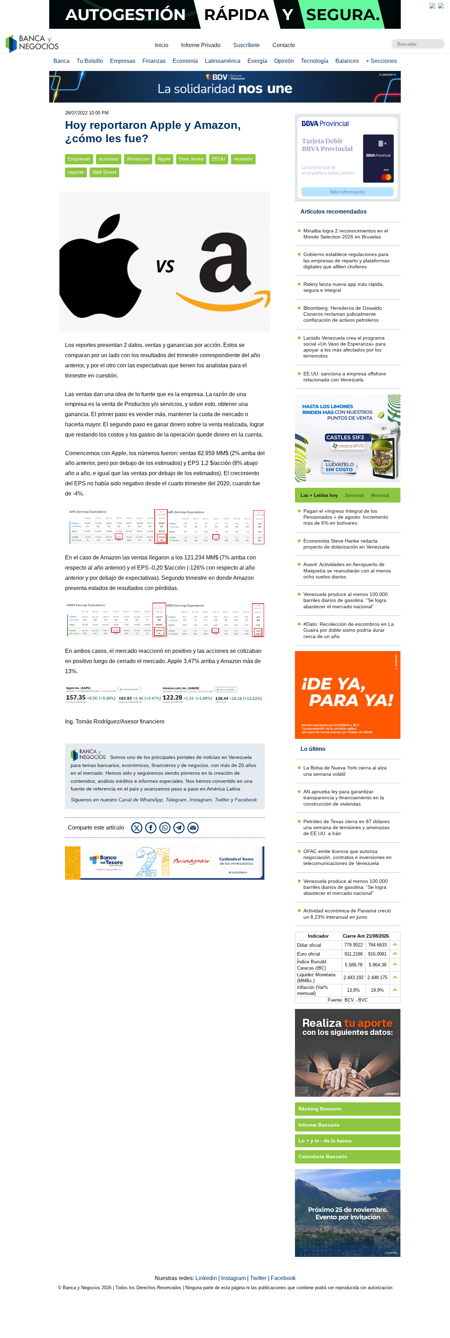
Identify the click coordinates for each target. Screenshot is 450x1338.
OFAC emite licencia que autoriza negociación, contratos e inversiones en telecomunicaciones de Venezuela (347, 857)
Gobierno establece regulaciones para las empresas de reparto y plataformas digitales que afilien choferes (346, 260)
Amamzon (138, 159)
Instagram (200, 799)
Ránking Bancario (319, 1108)
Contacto (283, 45)
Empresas (122, 61)
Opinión (284, 61)
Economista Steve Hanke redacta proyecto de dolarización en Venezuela (346, 544)
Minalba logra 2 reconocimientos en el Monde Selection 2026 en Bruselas (345, 234)
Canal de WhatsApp (140, 799)
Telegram (176, 799)
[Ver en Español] (441, 5)
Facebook (246, 799)
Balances (347, 61)
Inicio (161, 45)
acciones (108, 159)
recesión (243, 159)
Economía (185, 61)
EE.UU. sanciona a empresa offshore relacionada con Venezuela (344, 376)
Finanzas (154, 61)
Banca (61, 61)
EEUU (218, 159)
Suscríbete (246, 45)
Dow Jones (191, 159)
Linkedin (206, 1278)
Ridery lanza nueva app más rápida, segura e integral (343, 287)
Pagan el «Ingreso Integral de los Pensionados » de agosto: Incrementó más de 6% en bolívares (345, 517)
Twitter (222, 799)
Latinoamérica (222, 61)
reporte (76, 172)
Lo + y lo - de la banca (325, 1140)
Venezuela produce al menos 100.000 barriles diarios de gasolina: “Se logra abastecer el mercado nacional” (345, 600)
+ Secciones (381, 61)
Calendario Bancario (322, 1156)
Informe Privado (200, 45)
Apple (164, 159)
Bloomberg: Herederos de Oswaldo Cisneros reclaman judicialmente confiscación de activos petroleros (342, 314)
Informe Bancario (319, 1125)
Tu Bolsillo (90, 61)
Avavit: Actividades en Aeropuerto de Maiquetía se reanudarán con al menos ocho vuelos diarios (347, 570)
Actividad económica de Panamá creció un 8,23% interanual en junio (347, 913)
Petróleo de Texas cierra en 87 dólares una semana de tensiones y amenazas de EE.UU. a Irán (346, 828)
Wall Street (104, 172)
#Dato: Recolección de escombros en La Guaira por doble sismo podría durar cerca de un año (348, 630)
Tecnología (314, 61)
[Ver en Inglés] (432, 5)
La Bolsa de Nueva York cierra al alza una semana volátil (345, 770)
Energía (257, 61)
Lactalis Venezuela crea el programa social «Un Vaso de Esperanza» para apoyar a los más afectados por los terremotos (344, 347)
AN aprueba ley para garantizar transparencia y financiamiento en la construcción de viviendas (343, 798)
